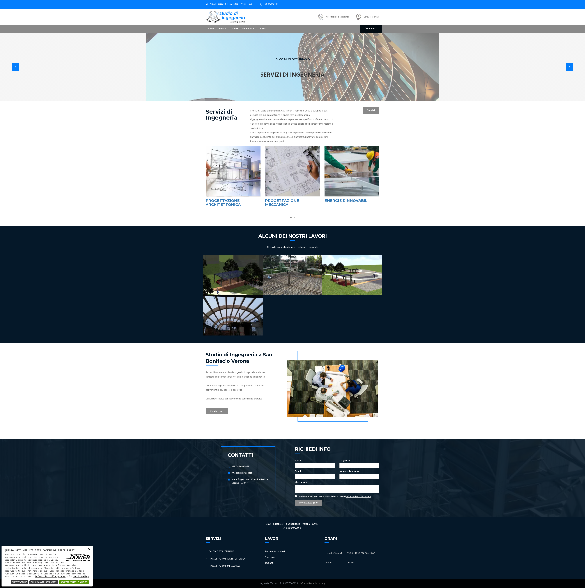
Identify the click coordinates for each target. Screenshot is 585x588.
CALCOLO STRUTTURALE (221, 552)
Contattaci (371, 29)
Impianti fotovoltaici (275, 552)
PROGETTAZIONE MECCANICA (223, 202)
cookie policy (81, 576)
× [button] (89, 549)
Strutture (270, 557)
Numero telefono (349, 471)
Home (211, 29)
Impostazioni (19, 582)
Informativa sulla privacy (312, 583)
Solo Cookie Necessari (44, 582)
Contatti (263, 29)
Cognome (344, 460)
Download (248, 29)
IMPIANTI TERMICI (342, 200)
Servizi (222, 29)
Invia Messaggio (308, 503)
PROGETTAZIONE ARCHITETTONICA (227, 559)
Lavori (234, 29)
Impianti (269, 563)
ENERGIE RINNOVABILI (287, 200)
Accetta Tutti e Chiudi (74, 582)
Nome (298, 460)
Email (298, 471)
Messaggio (301, 482)
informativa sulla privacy (358, 497)
